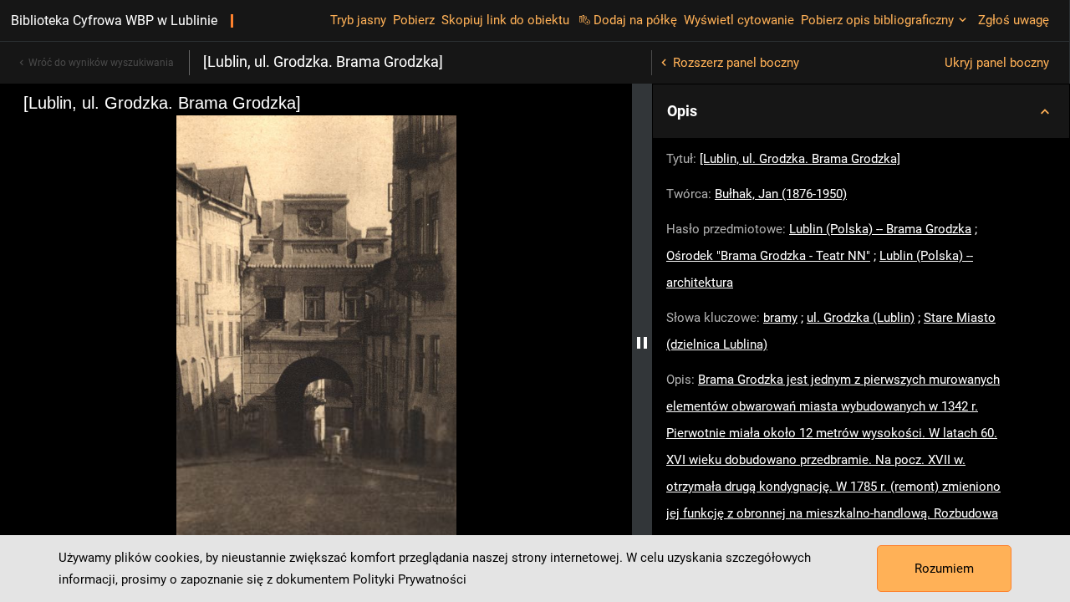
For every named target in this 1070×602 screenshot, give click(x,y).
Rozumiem (944, 568)
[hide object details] (642, 343)
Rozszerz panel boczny (736, 62)
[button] (861, 111)
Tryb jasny (358, 20)
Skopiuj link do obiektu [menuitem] (505, 20)
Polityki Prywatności (409, 579)
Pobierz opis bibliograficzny (877, 20)
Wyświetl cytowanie (739, 20)
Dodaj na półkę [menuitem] (635, 20)
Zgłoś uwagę (1013, 20)
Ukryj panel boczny (997, 62)
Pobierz (414, 20)
